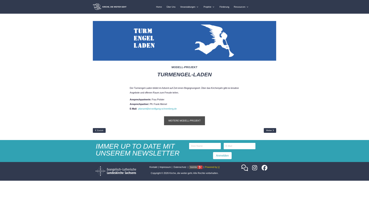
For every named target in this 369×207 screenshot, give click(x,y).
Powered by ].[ (212, 167)
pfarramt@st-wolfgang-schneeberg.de (157, 109)
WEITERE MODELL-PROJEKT (184, 120)
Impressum (165, 167)
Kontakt (153, 167)
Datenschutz (180, 167)
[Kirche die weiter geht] (111, 7)
